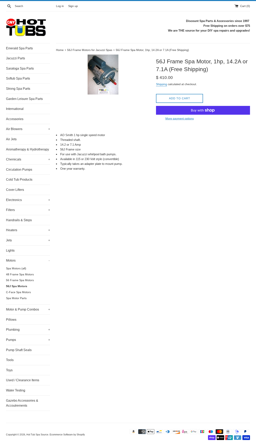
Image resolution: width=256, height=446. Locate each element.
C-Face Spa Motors (18, 292)
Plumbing (28, 329)
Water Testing (15, 390)
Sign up (73, 6)
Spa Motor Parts (16, 298)
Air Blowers (28, 129)
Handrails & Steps (19, 220)
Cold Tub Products (19, 179)
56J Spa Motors (16, 286)
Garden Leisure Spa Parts (24, 99)
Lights (10, 250)
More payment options (179, 118)
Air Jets (11, 139)
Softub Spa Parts (18, 78)
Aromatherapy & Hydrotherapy (27, 149)
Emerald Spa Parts (19, 48)
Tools (10, 360)
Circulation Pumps (19, 169)
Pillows (11, 319)
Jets (28, 240)
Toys (9, 370)
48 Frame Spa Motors (20, 274)
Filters (28, 210)
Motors (28, 260)
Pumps (28, 339)
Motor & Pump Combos (28, 309)
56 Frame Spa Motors (20, 280)
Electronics (28, 200)
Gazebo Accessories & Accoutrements (22, 403)
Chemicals (28, 159)
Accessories (14, 119)
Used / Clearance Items (22, 380)
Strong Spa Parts (18, 88)
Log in (60, 6)
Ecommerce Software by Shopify (67, 434)
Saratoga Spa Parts (20, 68)
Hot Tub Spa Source (37, 434)
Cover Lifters (15, 189)
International (15, 109)
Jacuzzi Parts (15, 58)
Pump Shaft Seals (19, 350)
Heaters (28, 230)
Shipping (161, 84)
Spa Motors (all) (16, 268)
